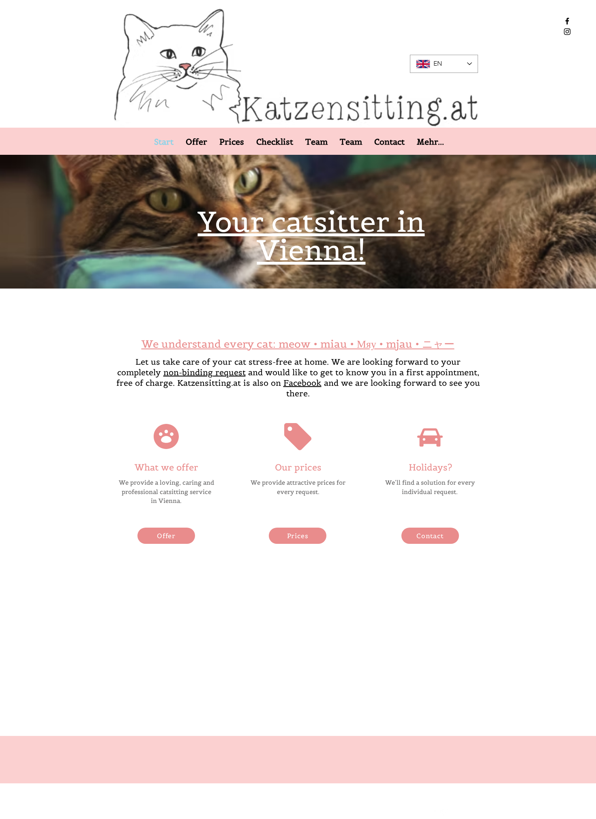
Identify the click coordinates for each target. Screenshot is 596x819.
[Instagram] (567, 31)
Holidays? (430, 467)
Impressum (265, 810)
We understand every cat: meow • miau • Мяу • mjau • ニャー (298, 344)
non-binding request (204, 372)
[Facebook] (567, 21)
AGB (335, 810)
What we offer (166, 467)
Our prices (298, 467)
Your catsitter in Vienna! (311, 236)
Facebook (302, 383)
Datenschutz (304, 810)
